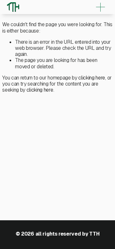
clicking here (91, 77)
